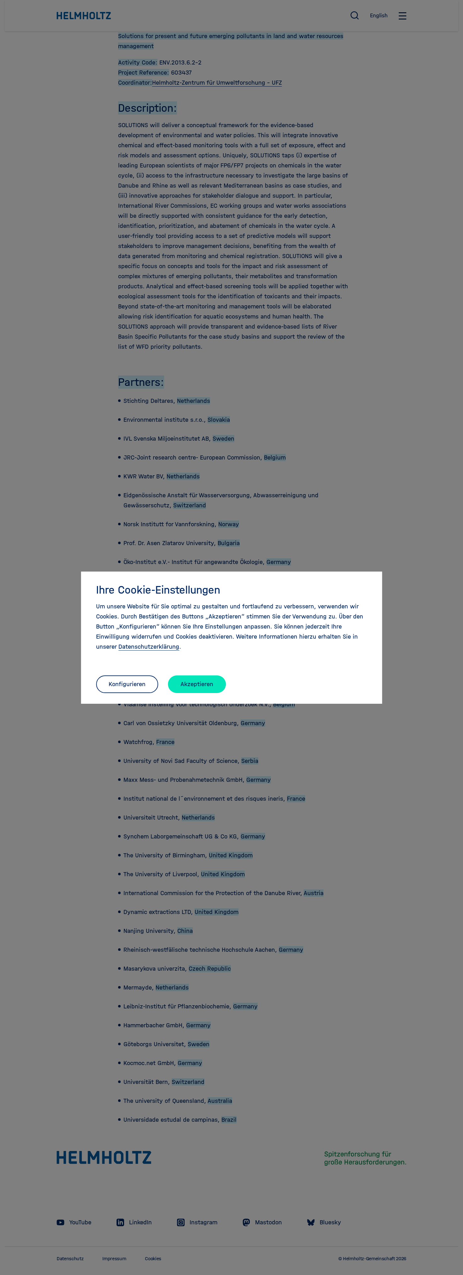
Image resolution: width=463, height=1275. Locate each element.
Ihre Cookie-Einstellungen (158, 589)
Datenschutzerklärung (148, 646)
